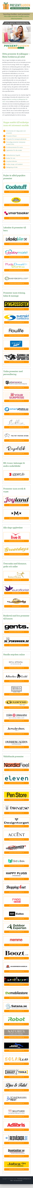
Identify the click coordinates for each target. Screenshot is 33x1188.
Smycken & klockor (11, 161)
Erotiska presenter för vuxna (14, 147)
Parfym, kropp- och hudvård (14, 164)
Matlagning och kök (11, 167)
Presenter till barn (11, 136)
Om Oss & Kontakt (18, 1180)
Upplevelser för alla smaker (14, 150)
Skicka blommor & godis (13, 155)
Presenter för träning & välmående (16, 139)
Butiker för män (10, 158)
